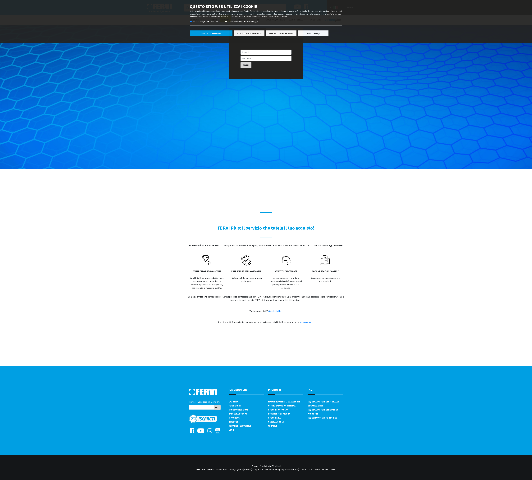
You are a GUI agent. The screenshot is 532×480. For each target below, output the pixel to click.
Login (232, 429)
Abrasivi (272, 425)
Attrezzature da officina (282, 405)
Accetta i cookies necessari (281, 33)
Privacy (254, 466)
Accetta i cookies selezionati (249, 33)
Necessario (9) (199, 21)
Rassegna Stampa (238, 413)
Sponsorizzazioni (238, 409)
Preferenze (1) (217, 21)
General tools (276, 421)
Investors (234, 421)
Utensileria (274, 417)
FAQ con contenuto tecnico (322, 417)
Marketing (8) (252, 21)
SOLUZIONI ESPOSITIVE (240, 425)
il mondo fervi (238, 389)
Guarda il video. (275, 311)
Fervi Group (235, 405)
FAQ (310, 389)
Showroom (234, 417)
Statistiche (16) (235, 21)
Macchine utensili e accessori (284, 401)
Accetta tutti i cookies (211, 33)
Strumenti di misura (279, 413)
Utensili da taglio (278, 409)
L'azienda (233, 401)
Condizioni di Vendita (270, 466)
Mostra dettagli (313, 33)
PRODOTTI (274, 389)
